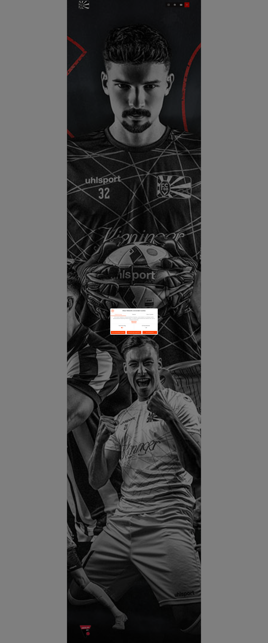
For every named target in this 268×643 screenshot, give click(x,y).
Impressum (134, 322)
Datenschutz (134, 321)
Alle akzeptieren (150, 332)
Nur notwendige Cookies (118, 332)
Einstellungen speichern (134, 332)
